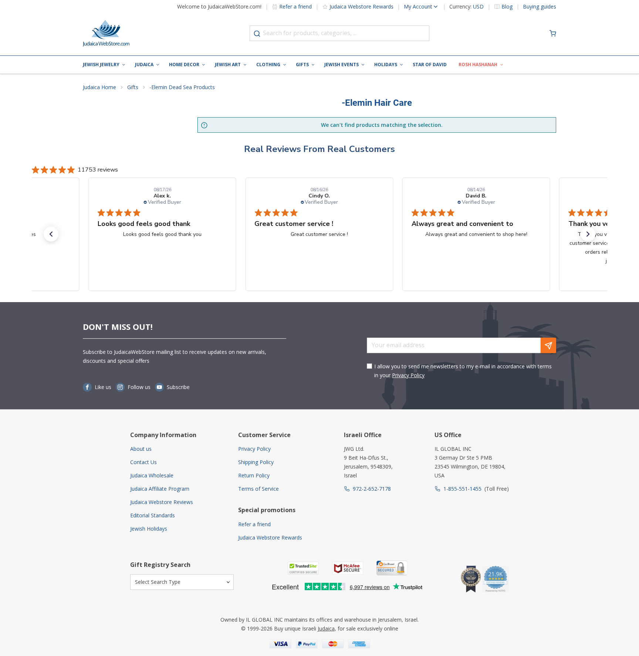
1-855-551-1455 (462, 488)
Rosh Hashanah (478, 64)
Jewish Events (341, 64)
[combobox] (339, 33)
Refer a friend (295, 6)
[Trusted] (303, 568)
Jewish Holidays (148, 528)
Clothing (268, 64)
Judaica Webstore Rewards (361, 6)
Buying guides (539, 6)
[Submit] (257, 33)
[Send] (548, 345)
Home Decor (184, 64)
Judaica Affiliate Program (159, 488)
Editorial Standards (152, 515)
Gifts (302, 64)
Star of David (430, 64)
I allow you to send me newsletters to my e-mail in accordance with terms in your (463, 371)
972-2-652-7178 (372, 488)
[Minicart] (553, 33)
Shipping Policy (256, 462)
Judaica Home (99, 87)
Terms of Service (258, 488)
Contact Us (143, 462)
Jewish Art (228, 64)
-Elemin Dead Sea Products (182, 87)
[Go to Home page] (106, 33)
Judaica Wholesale (151, 475)
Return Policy (254, 475)
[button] (51, 234)
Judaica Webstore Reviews (161, 501)
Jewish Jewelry (101, 64)
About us (141, 448)
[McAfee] (347, 568)
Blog (507, 7)
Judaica (144, 64)
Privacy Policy (408, 375)
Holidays (385, 64)
